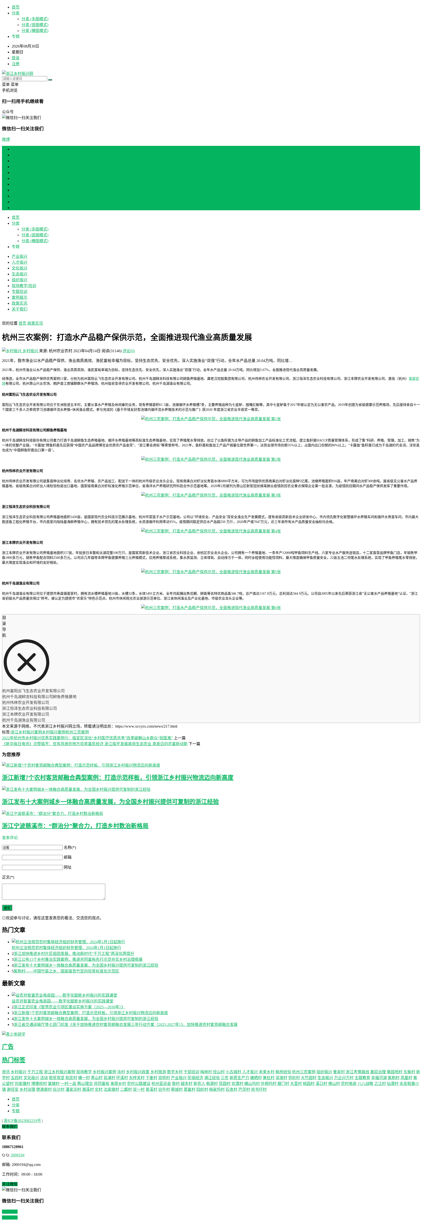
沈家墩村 (111, 1089)
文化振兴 (19, 167)
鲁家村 (339, 1072)
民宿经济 (195, 1078)
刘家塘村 (22, 1084)
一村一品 (68, 1084)
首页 (16, 7)
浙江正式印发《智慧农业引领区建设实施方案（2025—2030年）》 (69, 1007)
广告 (8, 1046)
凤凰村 (406, 1078)
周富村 (189, 1089)
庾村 (176, 1084)
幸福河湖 (379, 1078)
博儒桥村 (39, 1084)
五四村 (16, 1078)
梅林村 (206, 1072)
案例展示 (19, 196)
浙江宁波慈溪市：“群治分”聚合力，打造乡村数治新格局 (75, 826)
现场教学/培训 (24, 184)
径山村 (219, 1072)
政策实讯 (19, 202)
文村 (99, 1089)
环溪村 (122, 1078)
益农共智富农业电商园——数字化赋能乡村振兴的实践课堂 (62, 1001)
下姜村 (151, 1078)
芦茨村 (244, 1089)
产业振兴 (19, 155)
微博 (6, 139)
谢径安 (13, 1089)
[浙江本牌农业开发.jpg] (211, 572)
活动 (44, 1078)
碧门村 (283, 1084)
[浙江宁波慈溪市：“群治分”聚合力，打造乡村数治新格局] (211, 813)
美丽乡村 (118, 1084)
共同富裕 (101, 1084)
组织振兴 (19, 178)
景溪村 (151, 1089)
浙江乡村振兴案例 (26, 732)
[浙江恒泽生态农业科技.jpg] (211, 531)
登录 (16, 58)
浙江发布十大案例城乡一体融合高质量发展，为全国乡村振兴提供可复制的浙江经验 (110, 802)
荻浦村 (109, 1078)
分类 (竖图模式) (34, 25)
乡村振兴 (30, 351)
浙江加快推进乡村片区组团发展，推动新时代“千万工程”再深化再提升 (74, 954)
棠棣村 (54, 1084)
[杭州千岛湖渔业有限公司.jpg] (211, 608)
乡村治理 (27, 1089)
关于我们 (19, 208)
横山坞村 (252, 1084)
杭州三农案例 (77, 732)
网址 (68, 867)
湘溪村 (88, 1089)
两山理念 (85, 1084)
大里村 (296, 1084)
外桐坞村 (268, 1084)
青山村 (97, 1078)
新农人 (199, 1084)
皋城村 (177, 1089)
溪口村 (321, 1084)
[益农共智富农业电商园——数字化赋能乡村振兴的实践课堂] (216, 995)
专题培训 (19, 190)
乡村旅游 (158, 1072)
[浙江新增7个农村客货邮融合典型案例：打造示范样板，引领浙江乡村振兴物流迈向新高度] (211, 765)
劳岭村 (294, 1078)
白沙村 (58, 1089)
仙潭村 (393, 1084)
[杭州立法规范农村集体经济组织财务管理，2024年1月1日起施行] (216, 941)
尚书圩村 (259, 1089)
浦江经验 (212, 1078)
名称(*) (70, 847)
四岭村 (202, 1089)
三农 (225, 1078)
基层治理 (378, 1072)
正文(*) (8, 877)
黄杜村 (268, 1078)
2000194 (17, 1155)
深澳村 (281, 1078)
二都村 (126, 1089)
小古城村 (233, 1072)
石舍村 (231, 1089)
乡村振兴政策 (137, 1072)
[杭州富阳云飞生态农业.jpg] (211, 419)
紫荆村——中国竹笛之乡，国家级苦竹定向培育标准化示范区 (66, 971)
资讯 (6, 1072)
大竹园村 (308, 1078)
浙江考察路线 (357, 1072)
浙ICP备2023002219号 (22, 1121)
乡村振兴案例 (53, 732)
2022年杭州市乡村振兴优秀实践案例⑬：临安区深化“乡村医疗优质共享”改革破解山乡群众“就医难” (87, 738)
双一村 (139, 1089)
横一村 (84, 1078)
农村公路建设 (138, 1084)
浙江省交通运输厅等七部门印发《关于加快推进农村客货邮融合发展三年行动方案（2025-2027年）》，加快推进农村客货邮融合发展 (126, 1024)
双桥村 (164, 1078)
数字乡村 (175, 1072)
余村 (121, 1072)
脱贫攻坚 (56, 1078)
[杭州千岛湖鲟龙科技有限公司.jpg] (211, 459)
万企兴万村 (344, 1078)
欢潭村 (237, 1084)
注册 (16, 64)
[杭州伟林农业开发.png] (211, 495)
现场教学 (84, 1072)
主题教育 (362, 1078)
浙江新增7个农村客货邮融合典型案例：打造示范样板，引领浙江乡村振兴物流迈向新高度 (117, 777)
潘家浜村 (73, 1089)
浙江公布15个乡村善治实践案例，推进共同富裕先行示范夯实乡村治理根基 (78, 959)
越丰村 (186, 1084)
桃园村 (309, 1084)
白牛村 (164, 1089)
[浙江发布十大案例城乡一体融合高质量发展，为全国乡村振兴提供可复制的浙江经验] (211, 789)
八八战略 (365, 1084)
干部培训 (191, 1072)
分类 (16, 13)
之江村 (380, 1084)
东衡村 (409, 1072)
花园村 (225, 1084)
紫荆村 (394, 1078)
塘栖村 (256, 1078)
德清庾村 (44, 1089)
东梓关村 (137, 1078)
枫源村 (212, 1084)
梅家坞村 (217, 1089)
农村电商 (349, 1084)
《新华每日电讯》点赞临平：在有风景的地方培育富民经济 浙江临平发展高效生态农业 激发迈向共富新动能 (95, 744)
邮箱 (68, 857)
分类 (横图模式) (34, 31)
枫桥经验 (283, 1072)
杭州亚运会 (161, 1084)
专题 (16, 1111)
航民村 (71, 1078)
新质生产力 (239, 1078)
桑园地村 (394, 1072)
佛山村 (334, 1084)
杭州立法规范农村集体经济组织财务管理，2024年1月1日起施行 (66, 948)
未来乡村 (266, 1072)
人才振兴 (19, 161)
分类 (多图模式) (34, 19)
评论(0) (129, 351)
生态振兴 (19, 172)
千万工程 (35, 1072)
